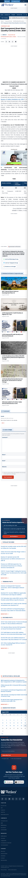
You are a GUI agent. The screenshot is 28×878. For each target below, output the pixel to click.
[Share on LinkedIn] (9, 41)
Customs (3, 810)
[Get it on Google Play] (9, 782)
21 (17, 725)
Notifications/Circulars (18, 21)
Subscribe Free (6, 755)
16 (25, 723)
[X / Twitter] (5, 798)
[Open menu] (25, 5)
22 (21, 725)
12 (10, 723)
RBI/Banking (3, 825)
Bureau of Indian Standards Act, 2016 (12, 99)
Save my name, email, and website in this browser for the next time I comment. (14, 473)
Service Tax (19, 14)
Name (4, 454)
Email (4, 460)
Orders (14, 36)
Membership (4, 860)
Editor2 (4, 34)
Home (2, 14)
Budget (13, 14)
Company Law (4, 821)
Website (4, 466)
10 (2, 723)
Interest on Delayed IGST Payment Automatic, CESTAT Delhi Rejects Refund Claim (12, 587)
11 (6, 723)
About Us (3, 851)
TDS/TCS (3, 812)
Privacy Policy (4, 869)
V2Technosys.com (5, 867)
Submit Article (4, 853)
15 (21, 723)
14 (17, 723)
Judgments (3, 840)
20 (14, 725)
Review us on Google (10, 266)
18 (6, 725)
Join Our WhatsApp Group (11, 259)
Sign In (23, 1)
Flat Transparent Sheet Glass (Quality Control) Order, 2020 (13, 29)
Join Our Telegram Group (11, 263)
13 (13, 723)
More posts (4, 578)
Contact (3, 858)
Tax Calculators (4, 845)
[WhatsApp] (19, 798)
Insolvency (3, 827)
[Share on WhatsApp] (12, 41)
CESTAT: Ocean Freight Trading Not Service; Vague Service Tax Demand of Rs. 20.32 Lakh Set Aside (13, 572)
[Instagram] (16, 798)
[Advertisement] (14, 65)
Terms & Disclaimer (12, 869)
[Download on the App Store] (19, 782)
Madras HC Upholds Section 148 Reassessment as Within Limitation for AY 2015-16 (13, 558)
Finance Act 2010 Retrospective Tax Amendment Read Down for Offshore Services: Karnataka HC (11, 565)
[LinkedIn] (12, 798)
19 (10, 725)
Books (7, 1)
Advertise (3, 855)
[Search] (26, 14)
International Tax (5, 814)
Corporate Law (8, 21)
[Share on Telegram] (15, 41)
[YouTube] (9, 798)
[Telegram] (23, 798)
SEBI (2, 823)
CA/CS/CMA (4, 829)
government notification (14, 246)
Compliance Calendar (6, 842)
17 (2, 725)
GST (2, 808)
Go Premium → (14, 536)
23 (25, 725)
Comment (5, 437)
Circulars (3, 838)
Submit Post (16, 1)
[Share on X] (6, 41)
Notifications (4, 836)
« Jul (2, 733)
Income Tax (7, 14)
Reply (3, 423)
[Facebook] (2, 798)
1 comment (3, 38)
